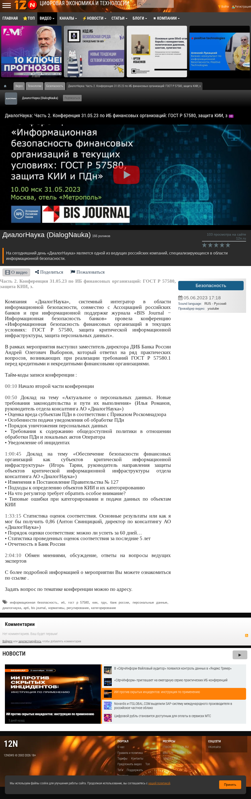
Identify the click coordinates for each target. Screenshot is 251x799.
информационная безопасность (34, 602)
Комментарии (20, 624)
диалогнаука (11, 608)
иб (62, 602)
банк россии (119, 602)
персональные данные (150, 602)
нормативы (56, 608)
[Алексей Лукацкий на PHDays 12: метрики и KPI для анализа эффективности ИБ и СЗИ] (219, 51)
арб (26, 608)
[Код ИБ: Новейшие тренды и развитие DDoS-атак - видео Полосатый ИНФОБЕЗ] (157, 51)
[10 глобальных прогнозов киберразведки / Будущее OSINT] (31, 51)
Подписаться (72, 98)
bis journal (38, 608)
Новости (13, 653)
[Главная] (7, 86)
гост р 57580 (78, 602)
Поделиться (51, 272)
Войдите (7, 641)
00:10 (11, 386)
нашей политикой (159, 783)
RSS (247, 635)
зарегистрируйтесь (29, 641)
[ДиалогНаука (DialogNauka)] (11, 98)
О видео (18, 272)
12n (11, 744)
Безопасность (211, 285)
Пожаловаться (90, 272)
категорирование (103, 608)
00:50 (11, 397)
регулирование (78, 608)
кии (94, 602)
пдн (103, 602)
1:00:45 (13, 454)
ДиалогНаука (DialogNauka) (40, 98)
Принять (230, 784)
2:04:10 (13, 555)
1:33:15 (13, 516)
